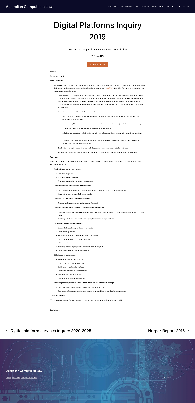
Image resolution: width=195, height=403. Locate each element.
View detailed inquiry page (97, 64)
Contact (8, 378)
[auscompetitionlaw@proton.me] (188, 7)
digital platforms (55, 310)
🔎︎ (172, 6)
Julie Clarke (16, 378)
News (116, 6)
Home (109, 6)
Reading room (145, 6)
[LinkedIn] (184, 7)
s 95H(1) (110, 88)
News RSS (166, 378)
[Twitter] (179, 7)
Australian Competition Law (29, 6)
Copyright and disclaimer (29, 378)
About (167, 6)
